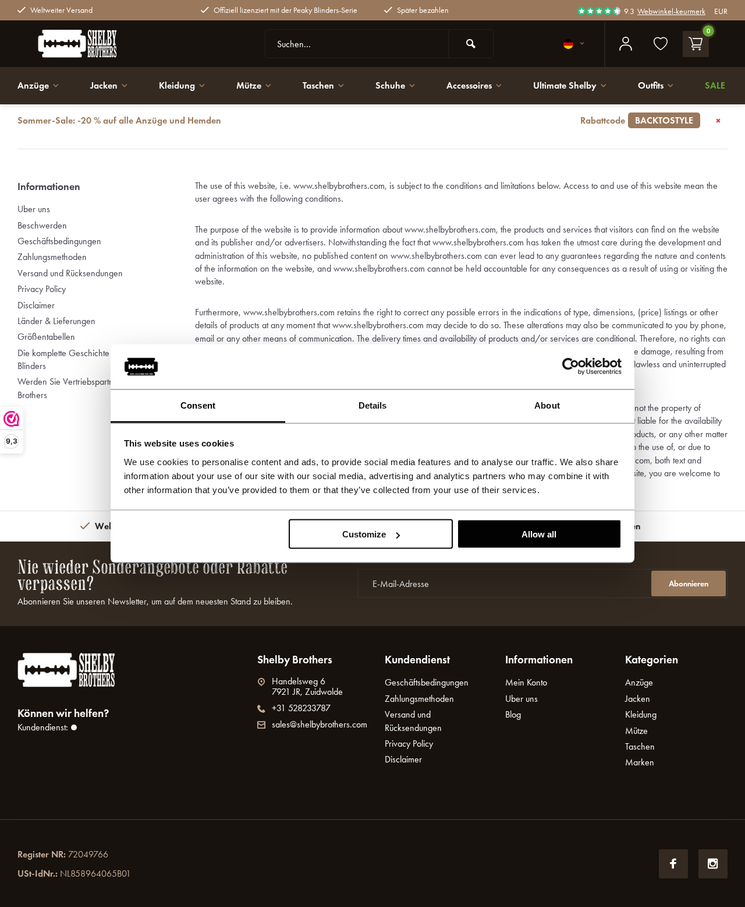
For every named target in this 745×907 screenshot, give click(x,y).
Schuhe (390, 85)
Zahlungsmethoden (52, 256)
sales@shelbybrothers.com (319, 724)
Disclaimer (36, 305)
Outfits (651, 85)
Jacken (104, 85)
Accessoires (469, 85)
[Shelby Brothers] (105, 43)
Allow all (539, 534)
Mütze (248, 85)
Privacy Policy (41, 288)
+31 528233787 (301, 708)
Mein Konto (526, 682)
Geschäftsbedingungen (59, 241)
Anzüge (33, 85)
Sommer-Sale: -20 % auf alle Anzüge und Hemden (355, 120)
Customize (364, 534)
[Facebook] (673, 863)
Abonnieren (688, 584)
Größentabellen (46, 336)
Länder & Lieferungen (56, 320)
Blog (513, 714)
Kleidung (177, 85)
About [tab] (547, 405)
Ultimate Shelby (565, 85)
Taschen (318, 85)
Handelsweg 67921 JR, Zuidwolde (307, 686)
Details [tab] (373, 405)
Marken (639, 762)
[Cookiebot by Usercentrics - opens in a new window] (571, 366)
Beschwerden (42, 225)
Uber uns (33, 209)
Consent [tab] (197, 405)
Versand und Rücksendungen (70, 273)
